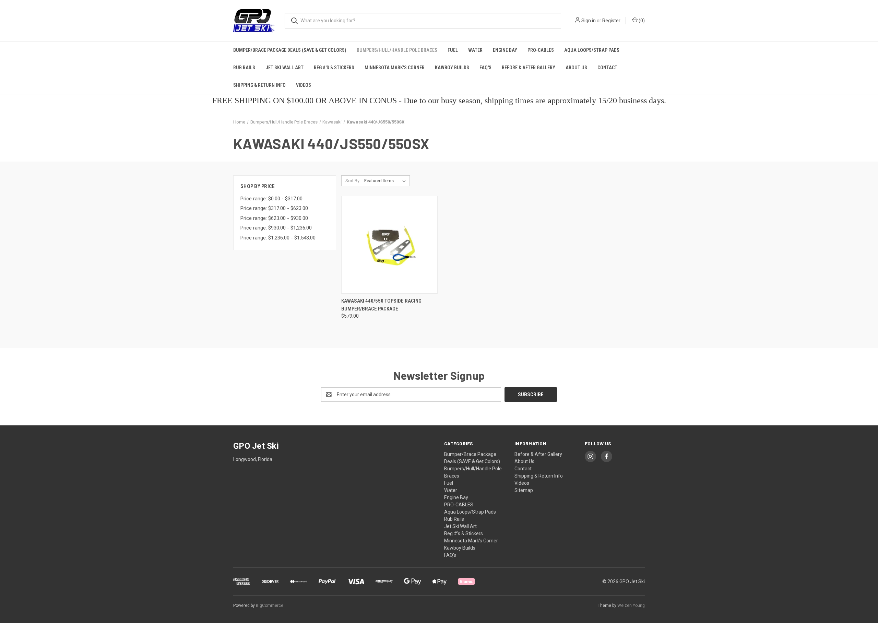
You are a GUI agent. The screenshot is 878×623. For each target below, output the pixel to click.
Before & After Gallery (528, 67)
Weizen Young (631, 605)
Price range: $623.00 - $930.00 (274, 218)
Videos (303, 85)
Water (475, 50)
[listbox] (386, 181)
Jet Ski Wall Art (284, 67)
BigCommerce (269, 605)
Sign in (588, 20)
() (641, 20)
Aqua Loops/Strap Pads (591, 50)
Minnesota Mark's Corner (395, 67)
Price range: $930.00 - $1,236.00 (276, 228)
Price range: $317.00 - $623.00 (274, 208)
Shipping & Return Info (259, 85)
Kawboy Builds (452, 67)
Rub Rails (244, 67)
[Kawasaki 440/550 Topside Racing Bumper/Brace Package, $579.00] (389, 244)
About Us (576, 67)
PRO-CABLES (540, 50)
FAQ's (485, 67)
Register (611, 20)
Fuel (453, 50)
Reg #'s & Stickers (334, 67)
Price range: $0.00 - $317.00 (271, 199)
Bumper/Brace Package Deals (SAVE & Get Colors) (289, 50)
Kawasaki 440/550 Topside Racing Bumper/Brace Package (381, 305)
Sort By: (352, 180)
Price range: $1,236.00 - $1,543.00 (278, 238)
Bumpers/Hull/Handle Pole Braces (397, 50)
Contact (607, 67)
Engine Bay (505, 50)
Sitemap (523, 490)
